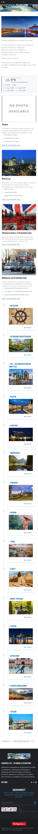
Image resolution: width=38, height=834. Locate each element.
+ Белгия (12, 396)
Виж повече (27, 327)
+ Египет (12, 568)
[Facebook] (33, 782)
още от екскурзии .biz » (11, 145)
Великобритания (21, 741)
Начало (16, 7)
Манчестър (6, 178)
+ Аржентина (14, 655)
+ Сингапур (13, 425)
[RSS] (31, 782)
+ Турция (12, 711)
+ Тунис (12, 541)
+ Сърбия (12, 626)
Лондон (5, 124)
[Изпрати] (35, 802)
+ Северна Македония (18, 685)
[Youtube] (36, 782)
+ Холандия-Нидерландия (20, 336)
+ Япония (12, 512)
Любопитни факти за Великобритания (16, 232)
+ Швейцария (14, 453)
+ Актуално (13, 305)
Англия (6, 741)
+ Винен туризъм (16, 598)
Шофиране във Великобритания (14, 277)
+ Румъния (13, 482)
